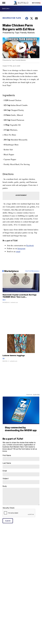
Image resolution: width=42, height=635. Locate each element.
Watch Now (36, 3)
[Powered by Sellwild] (36, 394)
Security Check (8, 508)
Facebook (30, 245)
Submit (7, 521)
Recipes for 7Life (12, 18)
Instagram (21, 248)
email (18, 251)
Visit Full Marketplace (32, 271)
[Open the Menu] (4, 3)
